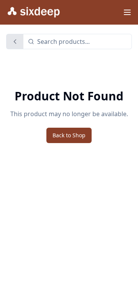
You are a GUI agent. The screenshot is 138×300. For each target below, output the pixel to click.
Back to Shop (69, 135)
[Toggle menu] (127, 12)
